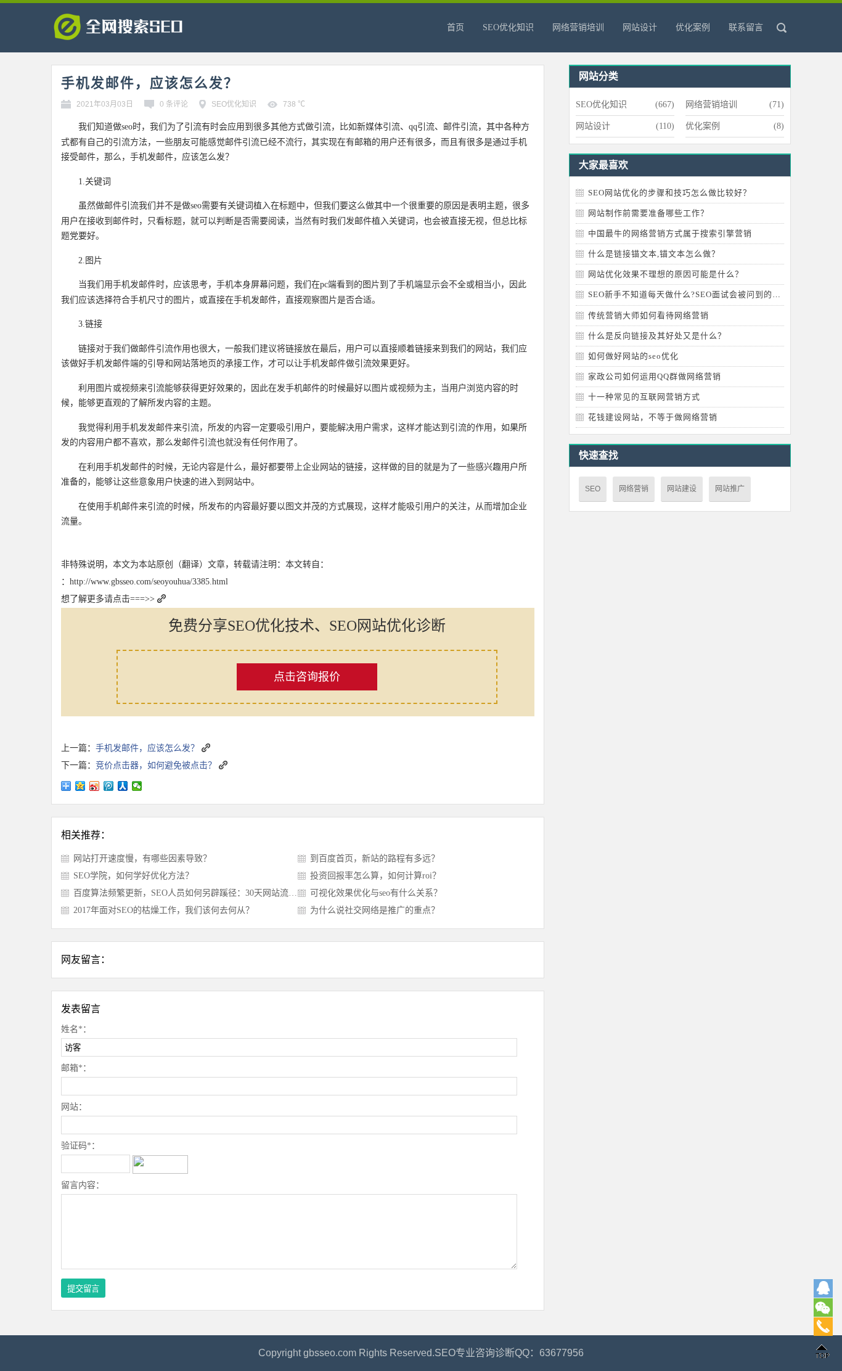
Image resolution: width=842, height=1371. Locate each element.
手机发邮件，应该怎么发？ (147, 748)
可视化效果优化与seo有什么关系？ (376, 893)
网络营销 (633, 489)
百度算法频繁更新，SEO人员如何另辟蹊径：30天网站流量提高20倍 (202, 893)
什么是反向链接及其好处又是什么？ (657, 335)
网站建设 (682, 489)
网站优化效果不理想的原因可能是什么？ (665, 274)
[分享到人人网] (123, 786)
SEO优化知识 (508, 27)
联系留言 (746, 27)
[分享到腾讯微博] (109, 786)
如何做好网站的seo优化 (633, 356)
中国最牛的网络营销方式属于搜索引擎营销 (670, 233)
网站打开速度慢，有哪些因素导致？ (142, 858)
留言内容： (82, 1185)
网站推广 (730, 489)
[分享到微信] (137, 786)
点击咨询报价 (307, 677)
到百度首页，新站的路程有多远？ (374, 858)
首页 (455, 27)
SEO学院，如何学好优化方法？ (133, 875)
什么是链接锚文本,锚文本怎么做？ (654, 253)
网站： (74, 1106)
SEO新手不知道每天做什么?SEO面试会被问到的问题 (689, 294)
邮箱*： (76, 1068)
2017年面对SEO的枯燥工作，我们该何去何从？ (163, 910)
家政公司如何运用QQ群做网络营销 (654, 376)
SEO (592, 489)
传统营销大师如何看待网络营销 (648, 315)
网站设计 (640, 27)
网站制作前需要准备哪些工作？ (648, 213)
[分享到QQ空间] (80, 786)
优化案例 (693, 27)
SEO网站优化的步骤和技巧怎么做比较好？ (669, 192)
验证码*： (80, 1145)
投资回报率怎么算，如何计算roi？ (375, 875)
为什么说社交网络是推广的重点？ (374, 910)
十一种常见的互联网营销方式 (644, 396)
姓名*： (76, 1029)
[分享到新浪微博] (94, 786)
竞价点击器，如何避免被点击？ (156, 765)
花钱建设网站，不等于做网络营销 (652, 417)
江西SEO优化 (137, 30)
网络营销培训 (578, 27)
